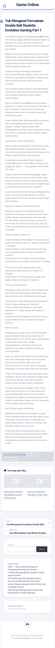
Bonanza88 (38, 37)
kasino (20, 40)
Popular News (10, 459)
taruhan (37, 174)
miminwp (22, 455)
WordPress (26, 638)
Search (10, 545)
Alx (41, 638)
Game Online (27, 4)
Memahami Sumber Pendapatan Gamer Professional (13, 494)
